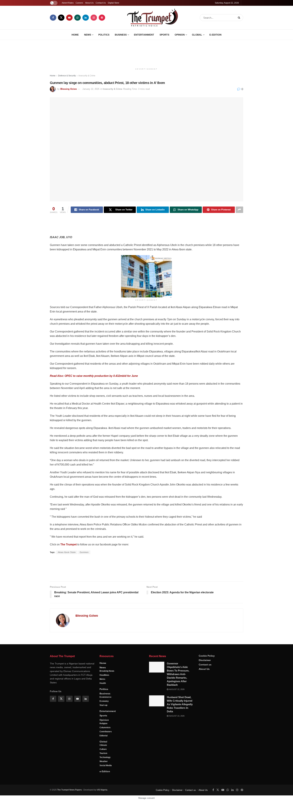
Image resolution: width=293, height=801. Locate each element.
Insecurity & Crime (87, 75)
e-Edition (215, 34)
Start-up (103, 705)
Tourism (103, 753)
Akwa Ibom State (67, 552)
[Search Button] (239, 17)
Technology (105, 757)
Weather (104, 761)
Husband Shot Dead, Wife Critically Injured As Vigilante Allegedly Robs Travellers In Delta (180, 704)
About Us (89, 3)
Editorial (104, 735)
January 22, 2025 (90, 89)
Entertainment (144, 34)
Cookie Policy (207, 655)
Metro (102, 679)
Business (121, 34)
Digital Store (113, 3)
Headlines (104, 675)
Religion (103, 723)
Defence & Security (67, 75)
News (87, 34)
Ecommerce (105, 697)
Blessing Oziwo (68, 89)
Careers (79, 3)
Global (197, 34)
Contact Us (101, 3)
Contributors (106, 731)
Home (75, 34)
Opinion (180, 34)
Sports (164, 34)
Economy (104, 701)
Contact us (205, 664)
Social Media (106, 765)
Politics (103, 34)
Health (103, 683)
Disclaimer (205, 660)
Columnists (105, 727)
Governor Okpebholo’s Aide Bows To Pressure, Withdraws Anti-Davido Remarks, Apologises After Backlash (178, 674)
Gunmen (84, 552)
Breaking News (107, 671)
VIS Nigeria (102, 790)
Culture (103, 749)
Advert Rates (68, 3)
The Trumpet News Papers (69, 790)
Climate (103, 745)
